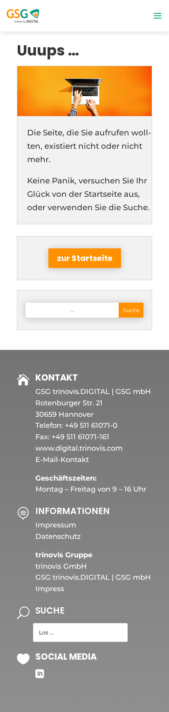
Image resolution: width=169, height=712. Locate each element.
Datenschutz (58, 536)
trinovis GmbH (61, 566)
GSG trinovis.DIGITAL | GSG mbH (93, 577)
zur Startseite (84, 258)
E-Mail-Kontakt (62, 459)
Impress (49, 588)
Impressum (55, 525)
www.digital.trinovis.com (79, 448)
